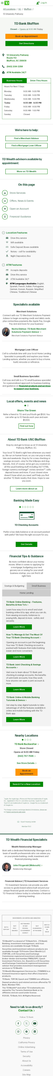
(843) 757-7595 (26, 756)
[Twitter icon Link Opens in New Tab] (26, 1023)
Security (37, 1056)
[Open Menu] (5, 3)
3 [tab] (28, 740)
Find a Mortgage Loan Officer (26, 146)
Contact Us (35, 1010)
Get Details (26, 544)
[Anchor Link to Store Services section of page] (5, 193)
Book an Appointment (26, 36)
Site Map (37, 1075)
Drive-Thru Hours (38, 81)
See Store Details (27, 764)
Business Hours (14, 81)
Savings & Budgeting (14, 586)
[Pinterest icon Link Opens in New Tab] (26, 1031)
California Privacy (35, 1043)
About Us (37, 1061)
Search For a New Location (26, 784)
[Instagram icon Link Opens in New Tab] (18, 1031)
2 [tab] (25, 740)
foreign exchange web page (15, 812)
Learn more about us (26, 489)
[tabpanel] (26, 526)
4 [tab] (30, 740)
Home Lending (26, 593)
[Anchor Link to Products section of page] (5, 209)
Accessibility (36, 1066)
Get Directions (26, 43)
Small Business (39, 586)
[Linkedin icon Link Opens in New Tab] (35, 1031)
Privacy (37, 1038)
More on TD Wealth (26, 171)
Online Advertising (35, 1047)
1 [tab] (22, 740)
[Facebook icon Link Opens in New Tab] (18, 1023)
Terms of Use (36, 1052)
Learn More (19, 627)
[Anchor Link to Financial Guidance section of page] (5, 217)
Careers (37, 1070)
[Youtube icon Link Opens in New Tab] (35, 1023)
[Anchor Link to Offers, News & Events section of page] (5, 201)
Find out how (26, 426)
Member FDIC (26, 826)
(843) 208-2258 (15, 67)
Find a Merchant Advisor (26, 138)
